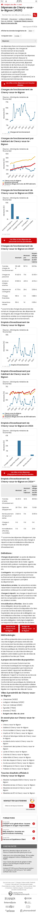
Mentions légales (18, 888)
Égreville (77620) (9, 708)
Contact (8, 884)
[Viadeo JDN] (28, 906)
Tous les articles (27, 886)
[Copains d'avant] (10, 906)
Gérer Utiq (19, 886)
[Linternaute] (10, 903)
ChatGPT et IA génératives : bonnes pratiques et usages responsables (16, 823)
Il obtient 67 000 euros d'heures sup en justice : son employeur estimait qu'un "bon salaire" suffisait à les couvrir (18, 870)
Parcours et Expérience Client (14, 838)
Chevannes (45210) (10, 699)
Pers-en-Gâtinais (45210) (12, 705)
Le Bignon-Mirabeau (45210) (13, 702)
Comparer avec (6, 36)
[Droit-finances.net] (28, 902)
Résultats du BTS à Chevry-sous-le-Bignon (19, 793)
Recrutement (15, 884)
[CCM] (28, 898)
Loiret (20, 4)
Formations (9, 818)
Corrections (9, 888)
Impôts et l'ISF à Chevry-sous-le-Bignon (18, 733)
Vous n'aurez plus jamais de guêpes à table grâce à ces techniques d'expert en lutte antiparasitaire (17, 863)
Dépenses (5, 41)
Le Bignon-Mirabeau (25, 19)
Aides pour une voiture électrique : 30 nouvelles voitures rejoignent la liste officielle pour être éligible (18, 857)
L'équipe (18, 882)
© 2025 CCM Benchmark (19, 889)
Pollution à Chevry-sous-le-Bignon (16, 769)
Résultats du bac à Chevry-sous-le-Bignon (19, 785)
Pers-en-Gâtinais (6, 21)
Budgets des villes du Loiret (13, 713)
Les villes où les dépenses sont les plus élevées (20, 84)
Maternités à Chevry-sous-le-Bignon (17, 757)
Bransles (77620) (9, 710)
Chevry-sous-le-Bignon (12, 724)
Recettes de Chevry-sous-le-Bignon (10, 628)
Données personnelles (26, 884)
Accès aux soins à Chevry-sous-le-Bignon (18, 763)
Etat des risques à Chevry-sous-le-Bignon (18, 760)
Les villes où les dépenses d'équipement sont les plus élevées (20, 473)
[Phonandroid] (28, 910)
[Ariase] (10, 911)
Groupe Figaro (28, 888)
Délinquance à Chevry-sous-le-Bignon (17, 766)
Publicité (32, 882)
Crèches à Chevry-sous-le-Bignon (16, 754)
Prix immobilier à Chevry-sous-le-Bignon (18, 730)
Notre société (25, 882)
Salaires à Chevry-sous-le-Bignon (15, 727)
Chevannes (13, 19)
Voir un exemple (30, 809)
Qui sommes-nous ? (9, 882)
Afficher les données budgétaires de (13, 30)
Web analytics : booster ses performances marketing (13, 831)
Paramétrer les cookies (8, 886)
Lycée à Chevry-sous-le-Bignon (15, 751)
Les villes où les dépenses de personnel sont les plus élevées (20, 240)
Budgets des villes (10, 4)
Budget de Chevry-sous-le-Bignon (27, 628)
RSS (34, 886)
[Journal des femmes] (10, 898)
